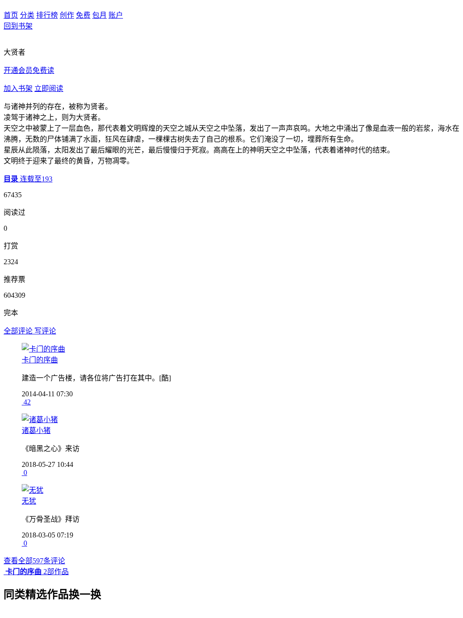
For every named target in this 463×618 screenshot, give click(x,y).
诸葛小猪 (36, 430)
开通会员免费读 (29, 70)
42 (26, 402)
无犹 (29, 501)
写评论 (45, 331)
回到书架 (18, 26)
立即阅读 (48, 88)
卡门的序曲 (40, 360)
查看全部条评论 (34, 561)
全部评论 (19, 331)
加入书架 (18, 88)
